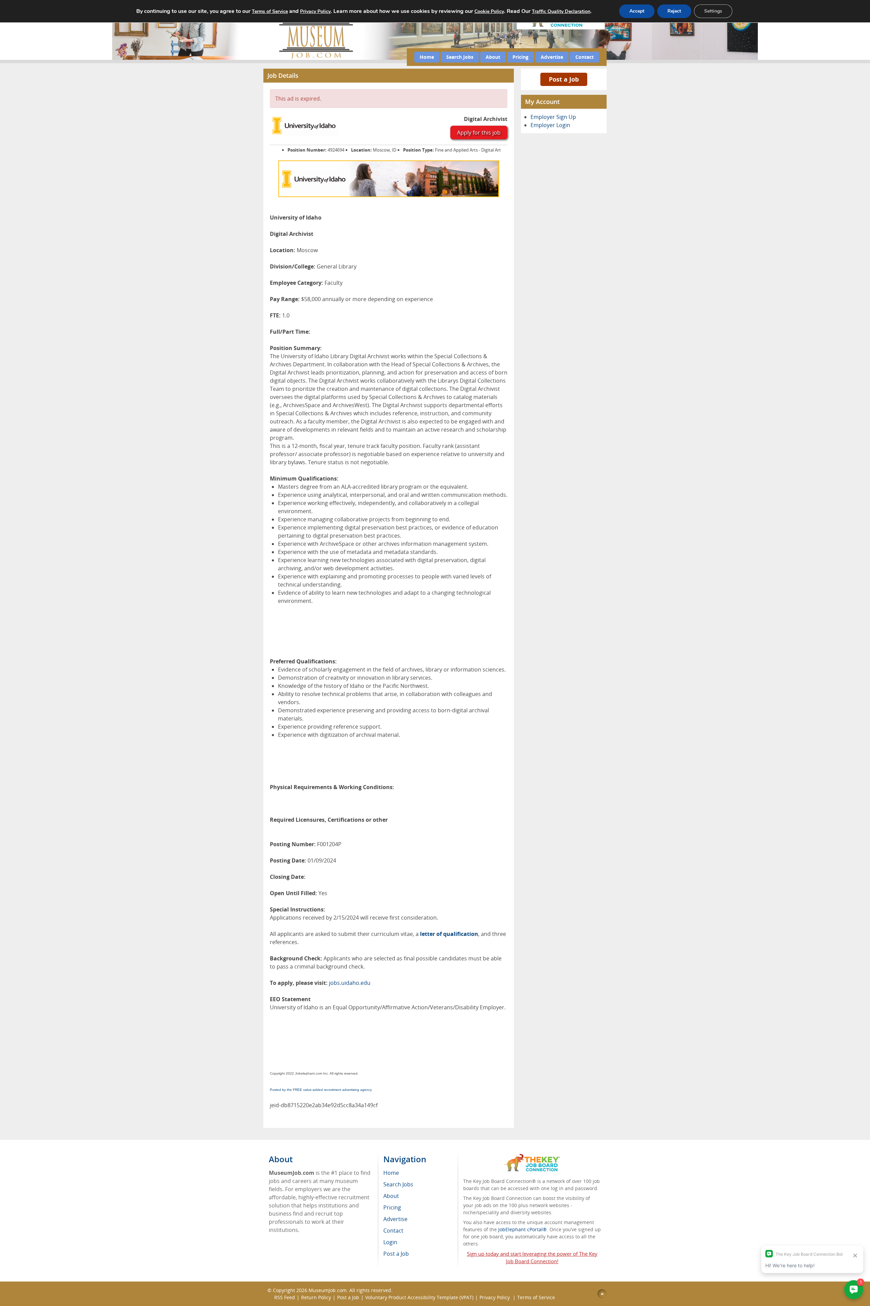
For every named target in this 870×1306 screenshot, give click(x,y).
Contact (584, 57)
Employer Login (550, 125)
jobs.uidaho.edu (349, 983)
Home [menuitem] (391, 1173)
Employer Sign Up (553, 117)
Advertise (552, 57)
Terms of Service (536, 1297)
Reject (674, 11)
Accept (636, 11)
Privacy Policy (495, 1297)
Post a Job (564, 79)
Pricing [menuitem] (392, 1207)
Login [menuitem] (390, 1242)
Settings (713, 11)
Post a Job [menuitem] (396, 1253)
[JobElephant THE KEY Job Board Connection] (532, 1157)
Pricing (520, 57)
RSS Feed (284, 1297)
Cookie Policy (489, 11)
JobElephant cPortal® (522, 1229)
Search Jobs (459, 57)
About (493, 57)
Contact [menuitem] (393, 1230)
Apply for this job (479, 132)
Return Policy (316, 1297)
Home (427, 57)
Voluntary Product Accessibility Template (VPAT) (419, 1297)
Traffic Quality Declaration (561, 11)
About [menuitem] (391, 1196)
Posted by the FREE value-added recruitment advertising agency (321, 1090)
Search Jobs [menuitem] (398, 1184)
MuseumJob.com (328, 1290)
